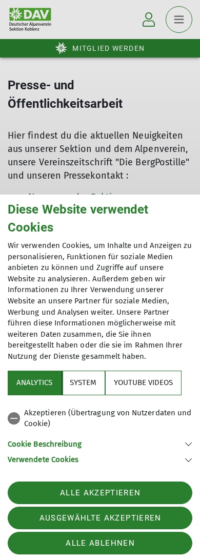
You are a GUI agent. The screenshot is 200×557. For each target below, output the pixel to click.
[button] (100, 443)
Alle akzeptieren (100, 492)
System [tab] (83, 382)
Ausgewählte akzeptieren (100, 518)
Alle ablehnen (100, 543)
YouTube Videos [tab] (143, 382)
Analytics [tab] (34, 382)
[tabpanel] (100, 435)
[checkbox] (100, 419)
